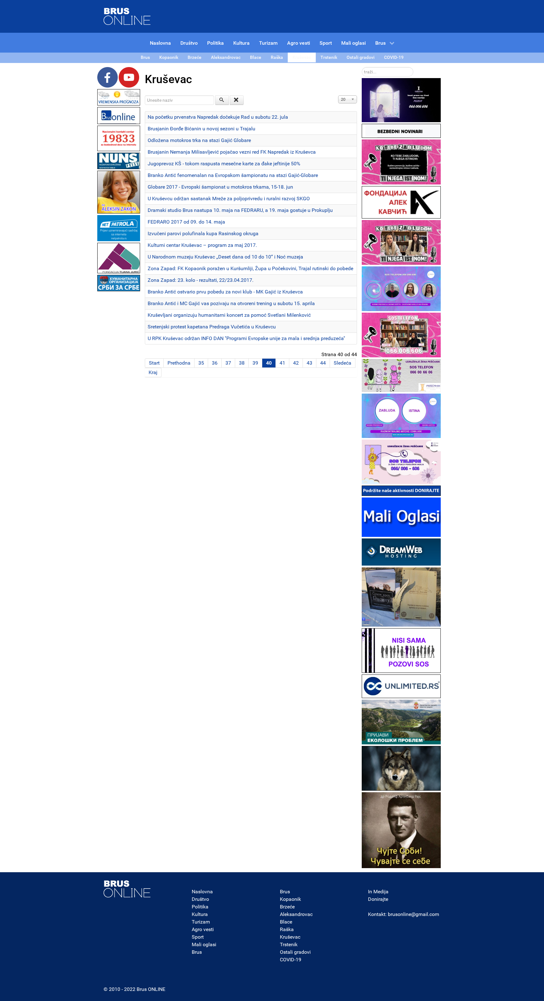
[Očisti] (237, 100)
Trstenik (289, 944)
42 (296, 363)
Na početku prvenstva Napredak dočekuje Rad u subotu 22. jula (218, 117)
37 (228, 363)
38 (242, 363)
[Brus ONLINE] (127, 16)
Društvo (200, 899)
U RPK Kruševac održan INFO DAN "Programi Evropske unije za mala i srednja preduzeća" (246, 338)
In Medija (378, 892)
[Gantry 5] (127, 888)
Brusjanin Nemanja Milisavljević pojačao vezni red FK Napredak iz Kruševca (232, 152)
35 (201, 363)
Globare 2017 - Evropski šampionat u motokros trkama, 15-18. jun (220, 187)
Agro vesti (203, 929)
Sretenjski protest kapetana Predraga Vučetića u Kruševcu (212, 327)
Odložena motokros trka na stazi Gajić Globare (199, 140)
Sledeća (342, 363)
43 (309, 363)
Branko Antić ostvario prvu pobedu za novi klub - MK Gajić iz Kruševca (225, 292)
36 (215, 363)
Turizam (201, 922)
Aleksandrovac (296, 914)
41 (282, 363)
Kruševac (290, 937)
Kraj (153, 372)
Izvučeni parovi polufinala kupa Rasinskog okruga (203, 233)
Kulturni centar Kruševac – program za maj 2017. (202, 245)
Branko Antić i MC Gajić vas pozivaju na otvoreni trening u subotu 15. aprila (231, 303)
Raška (287, 929)
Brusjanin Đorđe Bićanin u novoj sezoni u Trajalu (201, 129)
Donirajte (378, 899)
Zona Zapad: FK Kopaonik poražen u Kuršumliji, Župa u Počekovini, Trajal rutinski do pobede (250, 268)
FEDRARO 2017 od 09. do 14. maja (186, 222)
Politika (200, 907)
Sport (198, 937)
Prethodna (178, 363)
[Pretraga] (222, 100)
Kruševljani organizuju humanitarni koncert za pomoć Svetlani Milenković (229, 315)
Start (154, 363)
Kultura (200, 914)
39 (255, 363)
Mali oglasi (204, 944)
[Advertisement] (118, 387)
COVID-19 (290, 960)
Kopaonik (290, 899)
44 (323, 363)
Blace (286, 922)
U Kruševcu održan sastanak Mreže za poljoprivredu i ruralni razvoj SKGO (229, 199)
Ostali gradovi (295, 952)
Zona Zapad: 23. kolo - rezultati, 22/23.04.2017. (200, 280)
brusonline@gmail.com (413, 914)
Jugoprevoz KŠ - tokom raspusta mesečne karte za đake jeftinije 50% (224, 164)
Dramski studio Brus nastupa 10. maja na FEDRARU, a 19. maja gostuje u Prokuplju (240, 210)
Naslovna (202, 892)
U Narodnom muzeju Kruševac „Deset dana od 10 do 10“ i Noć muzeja (225, 257)
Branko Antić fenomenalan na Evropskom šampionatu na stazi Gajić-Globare (233, 175)
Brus (197, 952)
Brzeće (287, 907)
